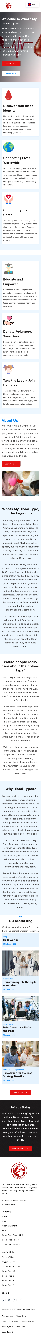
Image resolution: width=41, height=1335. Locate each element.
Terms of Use (8, 1257)
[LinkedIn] (4, 1300)
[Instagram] (9, 1300)
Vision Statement (9, 1226)
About (4, 1221)
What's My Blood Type (26, 1309)
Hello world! (10, 940)
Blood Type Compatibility (13, 1235)
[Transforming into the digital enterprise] (20, 963)
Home (4, 1216)
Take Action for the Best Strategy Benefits (17, 1074)
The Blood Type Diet (11, 1266)
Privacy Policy (8, 1262)
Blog (5, 937)
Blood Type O (8, 1285)
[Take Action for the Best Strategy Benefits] (20, 1054)
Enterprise (7, 1070)
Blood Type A (8, 1280)
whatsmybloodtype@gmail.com (17, 1200)
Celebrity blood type (11, 1244)
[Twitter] (15, 1300)
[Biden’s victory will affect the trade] (20, 1008)
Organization (8, 979)
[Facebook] (20, 1300)
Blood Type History (10, 1240)
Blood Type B (8, 1276)
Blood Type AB (8, 1271)
